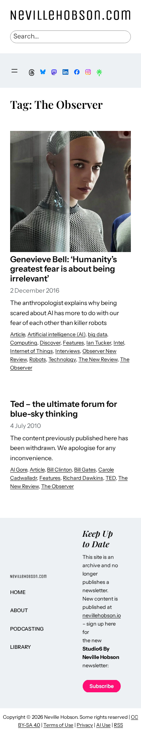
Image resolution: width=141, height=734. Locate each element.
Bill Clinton (59, 469)
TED (111, 478)
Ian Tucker (98, 342)
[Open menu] (14, 70)
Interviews (67, 351)
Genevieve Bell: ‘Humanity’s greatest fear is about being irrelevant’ (63, 269)
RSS (118, 725)
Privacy (85, 725)
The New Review (98, 359)
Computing (23, 342)
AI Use (103, 725)
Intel (119, 342)
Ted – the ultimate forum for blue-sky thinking (63, 408)
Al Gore (18, 469)
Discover (50, 342)
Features (73, 342)
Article (17, 334)
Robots (37, 359)
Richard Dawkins (83, 478)
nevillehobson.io (101, 615)
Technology (62, 359)
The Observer (57, 486)
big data (97, 334)
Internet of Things (31, 351)
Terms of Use (58, 725)
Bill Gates (85, 469)
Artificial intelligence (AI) (56, 334)
